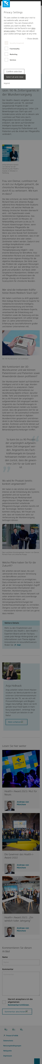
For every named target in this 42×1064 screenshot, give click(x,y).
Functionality (14, 49)
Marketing (13, 54)
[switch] (31, 38)
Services (13, 60)
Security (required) (17, 43)
